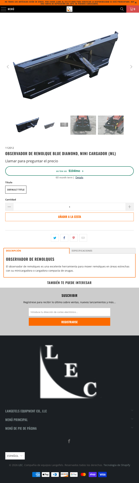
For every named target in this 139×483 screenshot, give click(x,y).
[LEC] (69, 9)
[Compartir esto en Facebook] (64, 238)
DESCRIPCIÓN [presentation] (13, 250)
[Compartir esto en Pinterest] (74, 238)
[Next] (131, 66)
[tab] (36, 251)
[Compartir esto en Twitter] (55, 238)
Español (12, 456)
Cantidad (10, 199)
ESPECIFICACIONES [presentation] (82, 250)
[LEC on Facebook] (69, 441)
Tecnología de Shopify (117, 465)
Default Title (15, 189)
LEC (20, 465)
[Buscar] (122, 9)
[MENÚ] (2, 9)
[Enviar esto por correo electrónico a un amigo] (83, 238)
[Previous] (8, 66)
